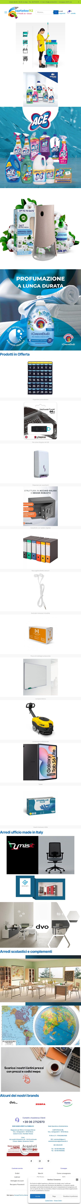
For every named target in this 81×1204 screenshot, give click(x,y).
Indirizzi (17, 1177)
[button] (77, 1180)
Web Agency (10, 1195)
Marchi (40, 1173)
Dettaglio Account (17, 1181)
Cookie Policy (49, 1200)
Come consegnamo (64, 1173)
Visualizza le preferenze (70, 1196)
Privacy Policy (58, 1200)
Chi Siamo (40, 1177)
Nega (54, 1196)
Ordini (17, 1173)
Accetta (37, 1196)
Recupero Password (17, 1184)
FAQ (63, 1177)
